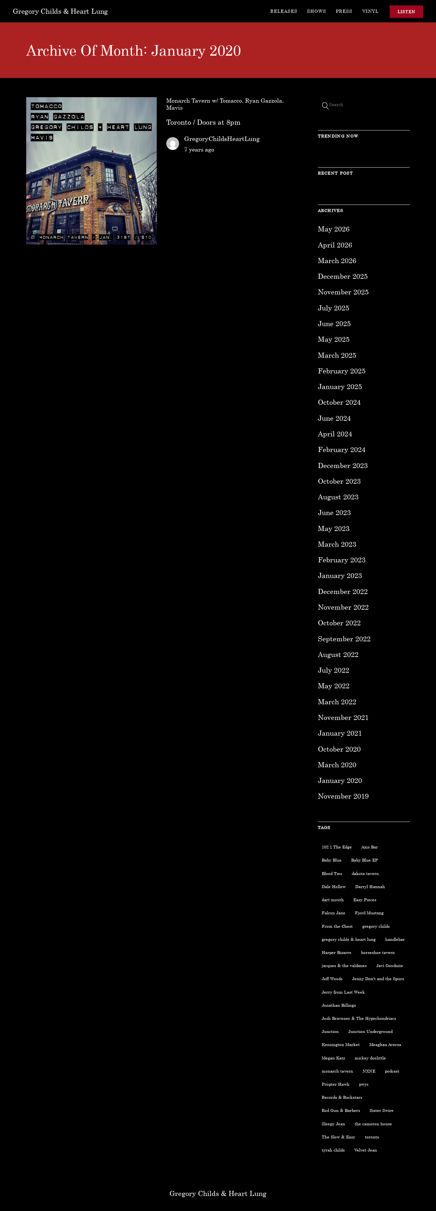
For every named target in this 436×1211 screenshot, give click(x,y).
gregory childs (376, 926)
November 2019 (343, 796)
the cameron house (373, 1123)
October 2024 (339, 402)
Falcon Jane (333, 912)
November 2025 (343, 291)
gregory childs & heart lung (349, 939)
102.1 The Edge (337, 846)
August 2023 (338, 496)
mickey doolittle (370, 1057)
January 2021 (340, 733)
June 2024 (334, 418)
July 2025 (333, 307)
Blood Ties (332, 873)
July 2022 (333, 670)
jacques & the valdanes (344, 965)
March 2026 (337, 260)
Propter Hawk (336, 1084)
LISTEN (406, 11)
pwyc (364, 1084)
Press (344, 11)
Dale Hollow (334, 886)
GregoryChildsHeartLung (222, 138)
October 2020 (339, 749)
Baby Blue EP (364, 860)
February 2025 (341, 370)
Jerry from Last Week (343, 992)
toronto (372, 1136)
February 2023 (341, 559)
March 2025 (337, 355)
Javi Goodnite (389, 965)
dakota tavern (365, 873)
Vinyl (370, 11)
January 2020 (340, 780)
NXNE (369, 1071)
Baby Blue (332, 860)
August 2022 (338, 654)
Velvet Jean (365, 1149)
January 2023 (340, 575)
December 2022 (343, 591)
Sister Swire (382, 1110)
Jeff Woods (332, 978)
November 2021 (343, 717)
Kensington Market (341, 1044)
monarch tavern (337, 1071)
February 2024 (341, 449)
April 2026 (335, 244)
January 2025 (340, 386)
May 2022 (334, 685)
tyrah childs (333, 1149)
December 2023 (343, 465)
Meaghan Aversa (385, 1044)
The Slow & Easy (338, 1136)
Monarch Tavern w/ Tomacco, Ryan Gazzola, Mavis (225, 104)
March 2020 (337, 764)
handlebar (395, 939)
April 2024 (335, 433)
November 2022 (343, 607)
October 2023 (339, 481)
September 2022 (344, 638)
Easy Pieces (364, 899)
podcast (392, 1071)
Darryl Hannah (370, 886)
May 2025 (334, 339)
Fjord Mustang (369, 912)
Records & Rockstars (342, 1097)
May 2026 (334, 228)
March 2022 (337, 701)
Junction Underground (370, 1031)
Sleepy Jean (333, 1123)
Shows (316, 11)
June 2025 (334, 323)
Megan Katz (333, 1057)
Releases (283, 11)
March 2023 (337, 544)
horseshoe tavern (378, 952)
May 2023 (334, 528)
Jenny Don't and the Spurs (378, 978)
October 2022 (339, 622)
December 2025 (343, 276)
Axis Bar (369, 846)
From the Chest (337, 926)
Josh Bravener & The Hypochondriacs (359, 1018)
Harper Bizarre (336, 952)
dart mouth (333, 899)
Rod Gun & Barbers (341, 1110)
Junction (330, 1031)
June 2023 (334, 512)
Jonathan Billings (339, 1005)
